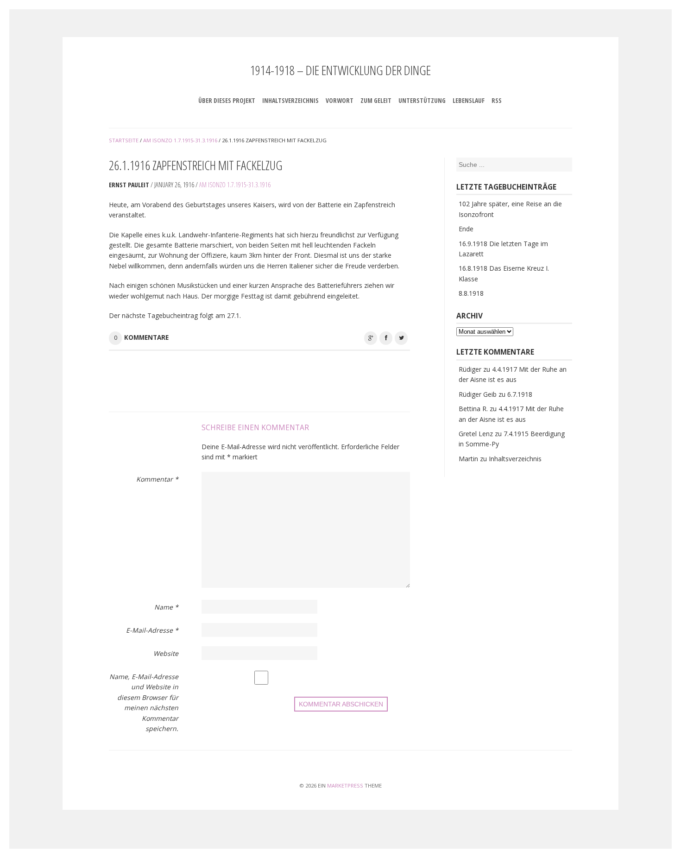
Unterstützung (422, 100)
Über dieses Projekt (226, 100)
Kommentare (146, 337)
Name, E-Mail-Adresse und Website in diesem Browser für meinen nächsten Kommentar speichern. (143, 702)
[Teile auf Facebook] (385, 337)
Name (166, 607)
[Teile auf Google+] (370, 337)
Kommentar (157, 479)
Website (165, 653)
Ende (466, 228)
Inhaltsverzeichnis (290, 100)
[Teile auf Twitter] (401, 337)
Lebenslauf (469, 100)
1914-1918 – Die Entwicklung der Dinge (340, 70)
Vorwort (339, 100)
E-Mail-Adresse (152, 630)
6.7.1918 (519, 394)
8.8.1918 (471, 293)
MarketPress (345, 785)
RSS (497, 100)
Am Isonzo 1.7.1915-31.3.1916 (235, 184)
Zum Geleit (375, 100)
